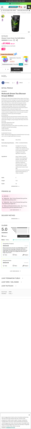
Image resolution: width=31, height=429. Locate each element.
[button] (29, 7)
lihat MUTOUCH (8, 286)
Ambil (21, 64)
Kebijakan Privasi (10, 427)
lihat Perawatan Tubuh (11, 278)
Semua (3, 239)
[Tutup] (29, 415)
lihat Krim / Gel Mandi (10, 282)
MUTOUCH (5, 36)
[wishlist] (14, 40)
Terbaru (7, 239)
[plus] (8, 69)
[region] (15, 421)
